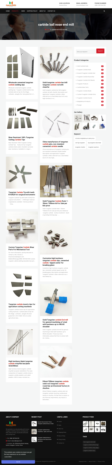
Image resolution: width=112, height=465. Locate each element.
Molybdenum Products (83, 101)
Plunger (79, 105)
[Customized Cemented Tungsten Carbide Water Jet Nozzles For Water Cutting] (94, 118)
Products (15, 11)
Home (8, 11)
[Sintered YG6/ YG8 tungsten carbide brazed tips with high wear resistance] (102, 126)
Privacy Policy (61, 439)
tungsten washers (93, 147)
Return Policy (61, 436)
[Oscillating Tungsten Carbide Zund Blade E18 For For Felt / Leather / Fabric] (78, 118)
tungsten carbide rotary (89, 450)
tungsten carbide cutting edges (91, 447)
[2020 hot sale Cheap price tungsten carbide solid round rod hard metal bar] (78, 126)
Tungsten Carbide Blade (84, 91)
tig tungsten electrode (94, 143)
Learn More (8, 456)
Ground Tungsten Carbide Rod (86, 73)
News (23, 11)
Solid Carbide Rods (82, 66)
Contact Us (51, 11)
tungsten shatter (80, 147)
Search (100, 51)
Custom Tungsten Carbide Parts (86, 94)
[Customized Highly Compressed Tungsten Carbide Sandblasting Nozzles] (102, 118)
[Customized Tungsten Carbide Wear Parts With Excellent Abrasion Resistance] (86, 126)
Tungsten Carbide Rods (84, 69)
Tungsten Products (82, 84)
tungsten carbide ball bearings (91, 445)
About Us (42, 11)
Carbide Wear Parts (83, 87)
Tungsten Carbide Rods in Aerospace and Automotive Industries (44, 439)
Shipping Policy (32, 11)
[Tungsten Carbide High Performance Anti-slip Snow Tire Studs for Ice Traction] (94, 126)
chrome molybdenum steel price (84, 138)
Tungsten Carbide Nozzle (84, 98)
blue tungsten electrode (89, 442)
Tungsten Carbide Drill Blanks (86, 80)
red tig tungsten (80, 143)
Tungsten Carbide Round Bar (85, 77)
